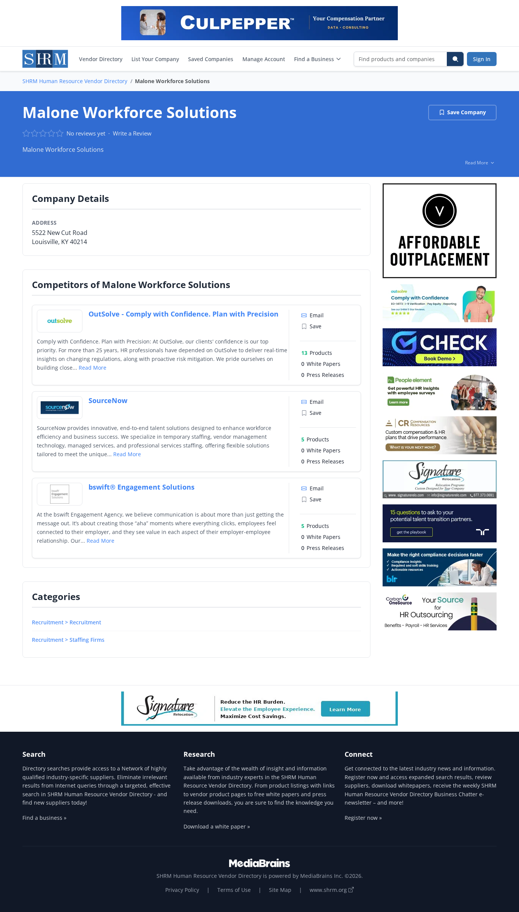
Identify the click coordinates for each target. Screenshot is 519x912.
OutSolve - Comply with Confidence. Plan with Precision (183, 313)
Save (315, 326)
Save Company (466, 112)
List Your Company (155, 59)
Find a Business (314, 59)
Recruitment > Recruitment (66, 622)
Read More (92, 367)
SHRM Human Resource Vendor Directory (74, 81)
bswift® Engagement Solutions (142, 486)
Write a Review (132, 133)
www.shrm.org (329, 889)
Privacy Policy (182, 889)
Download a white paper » (217, 826)
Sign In (482, 59)
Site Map (280, 889)
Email (317, 315)
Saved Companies (210, 59)
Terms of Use (234, 889)
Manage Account (263, 59)
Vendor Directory (100, 59)
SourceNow (108, 400)
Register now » (363, 817)
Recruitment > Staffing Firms (68, 639)
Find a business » (44, 817)
